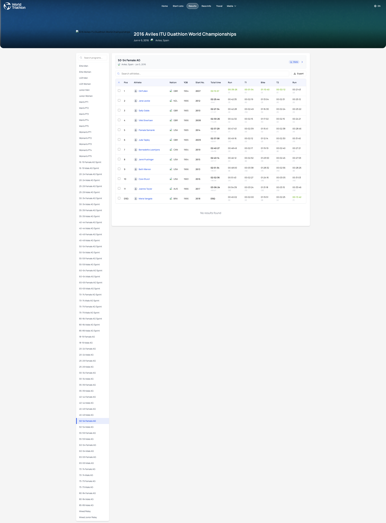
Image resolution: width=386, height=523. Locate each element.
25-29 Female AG (87, 360)
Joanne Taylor (145, 188)
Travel (219, 6)
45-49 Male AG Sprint (89, 240)
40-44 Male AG (86, 402)
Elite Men (83, 65)
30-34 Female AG (87, 372)
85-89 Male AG (86, 505)
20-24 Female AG (87, 348)
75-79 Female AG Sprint (90, 306)
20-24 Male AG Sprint (89, 180)
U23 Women (85, 83)
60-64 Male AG (86, 451)
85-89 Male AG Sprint (89, 330)
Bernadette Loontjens (149, 149)
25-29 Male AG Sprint (89, 192)
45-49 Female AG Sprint (90, 234)
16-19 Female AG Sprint (90, 162)
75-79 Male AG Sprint (89, 312)
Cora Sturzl (144, 179)
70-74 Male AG (86, 475)
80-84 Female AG (87, 493)
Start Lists (178, 6)
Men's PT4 (84, 120)
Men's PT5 (84, 126)
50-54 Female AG (87, 420)
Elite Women (85, 71)
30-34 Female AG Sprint (90, 198)
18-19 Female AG (87, 336)
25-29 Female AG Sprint (90, 186)
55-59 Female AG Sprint (90, 258)
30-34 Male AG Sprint (89, 204)
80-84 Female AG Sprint (90, 318)
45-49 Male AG (86, 414)
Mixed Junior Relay (88, 517)
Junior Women (86, 95)
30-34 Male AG (86, 378)
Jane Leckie (144, 100)
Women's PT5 (85, 156)
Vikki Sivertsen (146, 120)
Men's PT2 (84, 108)
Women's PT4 (85, 150)
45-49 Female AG (87, 408)
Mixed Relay (85, 511)
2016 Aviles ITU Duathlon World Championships (185, 34)
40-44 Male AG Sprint (89, 228)
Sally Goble (144, 110)
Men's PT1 (83, 102)
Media (230, 6)
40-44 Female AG (87, 396)
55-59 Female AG (87, 433)
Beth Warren (145, 169)
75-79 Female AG (87, 481)
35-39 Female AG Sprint (90, 210)
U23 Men (83, 77)
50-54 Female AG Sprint (90, 246)
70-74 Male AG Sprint (89, 300)
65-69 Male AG (86, 463)
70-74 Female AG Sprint (90, 294)
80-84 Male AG (86, 499)
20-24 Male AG (86, 354)
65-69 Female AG (87, 457)
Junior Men (84, 89)
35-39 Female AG (87, 384)
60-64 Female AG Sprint (90, 270)
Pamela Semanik (147, 130)
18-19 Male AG (86, 342)
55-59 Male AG (86, 439)
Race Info (206, 6)
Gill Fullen (143, 91)
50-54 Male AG (86, 427)
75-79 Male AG (86, 487)
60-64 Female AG (87, 445)
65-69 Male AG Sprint (89, 288)
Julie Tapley (144, 139)
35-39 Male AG (86, 390)
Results (192, 6)
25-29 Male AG (86, 366)
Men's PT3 (84, 114)
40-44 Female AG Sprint (90, 222)
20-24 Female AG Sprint (90, 174)
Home (165, 6)
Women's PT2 (85, 138)
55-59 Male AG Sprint (89, 264)
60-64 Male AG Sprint (89, 276)
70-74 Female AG (87, 469)
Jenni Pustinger (146, 159)
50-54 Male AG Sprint (89, 252)
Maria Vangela (145, 198)
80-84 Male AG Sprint (89, 324)
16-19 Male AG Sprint (89, 168)
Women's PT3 (85, 144)
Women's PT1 (85, 132)
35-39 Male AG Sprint (89, 216)
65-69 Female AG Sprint (90, 282)
